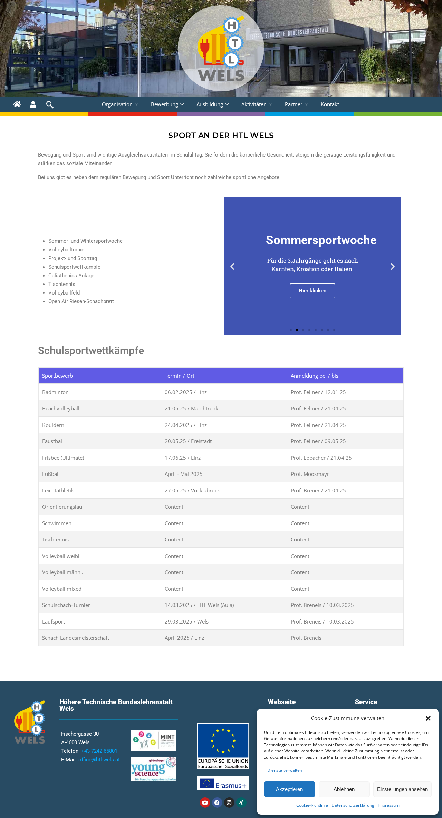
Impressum (389, 805)
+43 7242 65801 (99, 751)
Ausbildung (209, 104)
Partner (293, 104)
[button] (428, 718)
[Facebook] (217, 802)
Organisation (117, 104)
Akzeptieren (289, 789)
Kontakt (330, 104)
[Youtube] (205, 802)
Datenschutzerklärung (353, 805)
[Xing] (241, 802)
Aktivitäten (254, 104)
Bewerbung (164, 104)
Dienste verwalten (284, 770)
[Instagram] (229, 802)
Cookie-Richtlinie (312, 805)
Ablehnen (344, 789)
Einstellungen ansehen (402, 789)
